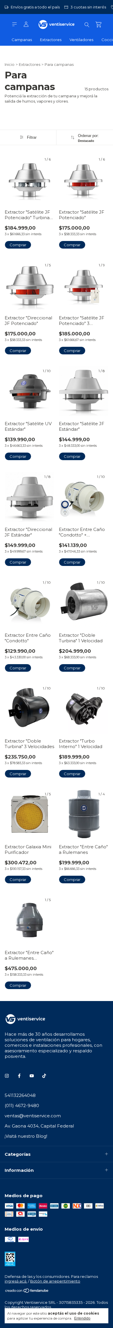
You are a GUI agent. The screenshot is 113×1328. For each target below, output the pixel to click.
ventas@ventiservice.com (33, 1115)
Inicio (9, 64)
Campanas (22, 39)
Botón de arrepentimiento (55, 1281)
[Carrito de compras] (98, 25)
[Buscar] (87, 24)
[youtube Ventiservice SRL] (32, 1076)
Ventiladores (81, 39)
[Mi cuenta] (26, 24)
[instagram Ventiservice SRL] (7, 1076)
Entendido (82, 1318)
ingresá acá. (16, 1281)
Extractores (50, 39)
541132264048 (20, 1095)
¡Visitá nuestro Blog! (26, 1136)
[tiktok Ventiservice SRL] (44, 1076)
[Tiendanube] (27, 1291)
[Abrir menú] (14, 24)
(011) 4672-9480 (22, 1105)
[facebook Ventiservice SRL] (19, 1076)
